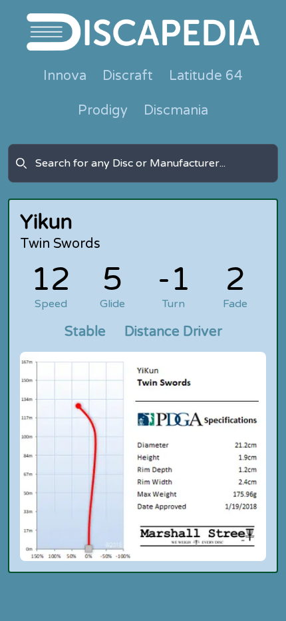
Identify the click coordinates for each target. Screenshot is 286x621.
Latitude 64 (206, 76)
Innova (64, 76)
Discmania (176, 111)
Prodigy (103, 111)
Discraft (127, 76)
